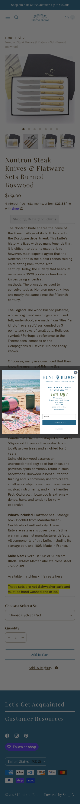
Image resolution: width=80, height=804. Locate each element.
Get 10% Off (59, 422)
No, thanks (59, 429)
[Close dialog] (75, 372)
